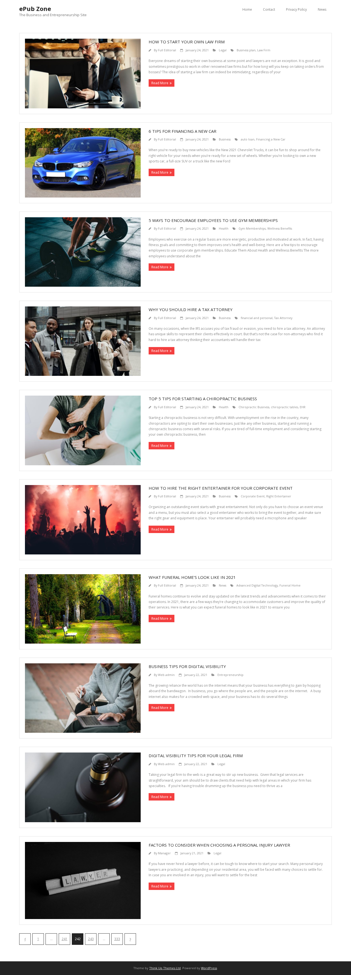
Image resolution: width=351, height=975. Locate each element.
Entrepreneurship (230, 675)
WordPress (209, 968)
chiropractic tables (284, 407)
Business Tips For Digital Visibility (187, 666)
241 (64, 939)
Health (223, 228)
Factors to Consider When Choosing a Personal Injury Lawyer (219, 845)
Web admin (166, 675)
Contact (269, 9)
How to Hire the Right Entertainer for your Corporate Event (221, 488)
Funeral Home (290, 585)
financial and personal (257, 318)
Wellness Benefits (279, 228)
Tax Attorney (283, 318)
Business (225, 139)
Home (247, 9)
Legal (223, 50)
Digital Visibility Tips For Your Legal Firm (196, 755)
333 (117, 939)
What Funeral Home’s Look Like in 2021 (192, 577)
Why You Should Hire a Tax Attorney (191, 309)
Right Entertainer (278, 496)
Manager (164, 853)
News (322, 9)
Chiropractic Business (254, 407)
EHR (302, 407)
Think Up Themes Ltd (165, 968)
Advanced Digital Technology (257, 585)
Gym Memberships (252, 228)
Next (130, 939)
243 (91, 939)
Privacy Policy (296, 9)
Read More (159, 83)
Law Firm (263, 50)
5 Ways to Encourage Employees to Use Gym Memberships (213, 220)
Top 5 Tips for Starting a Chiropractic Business (203, 398)
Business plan (246, 50)
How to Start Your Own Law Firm (187, 41)
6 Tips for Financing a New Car (182, 131)
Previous (25, 939)
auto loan (247, 139)
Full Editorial (167, 50)
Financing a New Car (270, 139)
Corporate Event (253, 496)
